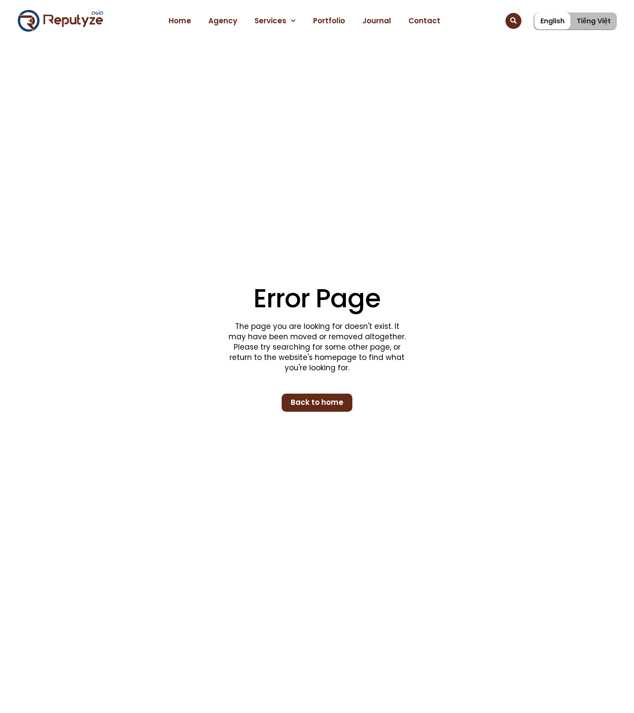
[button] (513, 21)
